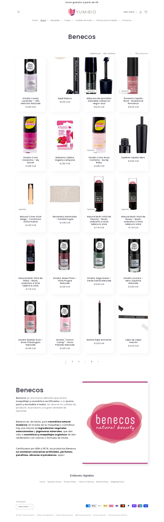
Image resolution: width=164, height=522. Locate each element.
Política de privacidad (64, 515)
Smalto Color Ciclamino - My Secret (30, 160)
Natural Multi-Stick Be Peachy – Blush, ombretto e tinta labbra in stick (99, 220)
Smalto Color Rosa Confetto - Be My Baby (99, 160)
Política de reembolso (45, 515)
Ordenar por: (95, 53)
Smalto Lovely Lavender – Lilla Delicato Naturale (31, 101)
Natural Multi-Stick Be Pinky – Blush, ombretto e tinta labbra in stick (31, 282)
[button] (44, 20)
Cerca (42, 482)
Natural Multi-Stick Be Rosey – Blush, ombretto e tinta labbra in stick (133, 220)
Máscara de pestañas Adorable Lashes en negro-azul (99, 101)
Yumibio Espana (28, 515)
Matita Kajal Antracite (99, 340)
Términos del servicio (83, 515)
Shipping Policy (117, 482)
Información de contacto (117, 515)
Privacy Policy (70, 482)
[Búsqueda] (18, 12)
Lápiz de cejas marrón (133, 341)
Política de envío (99, 515)
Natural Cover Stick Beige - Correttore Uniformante (31, 219)
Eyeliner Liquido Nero (133, 157)
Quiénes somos (55, 482)
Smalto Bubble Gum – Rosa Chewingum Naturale (30, 342)
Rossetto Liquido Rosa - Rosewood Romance (133, 101)
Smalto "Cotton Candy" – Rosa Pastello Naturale (65, 342)
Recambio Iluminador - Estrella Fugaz (65, 217)
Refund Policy (102, 482)
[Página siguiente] (98, 361)
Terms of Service (86, 482)
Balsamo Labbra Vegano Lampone (65, 158)
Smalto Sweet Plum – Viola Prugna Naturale (65, 280)
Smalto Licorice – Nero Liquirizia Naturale (133, 280)
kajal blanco (65, 98)
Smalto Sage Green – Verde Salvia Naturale (99, 279)
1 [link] (65, 361)
